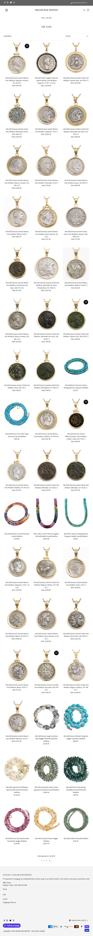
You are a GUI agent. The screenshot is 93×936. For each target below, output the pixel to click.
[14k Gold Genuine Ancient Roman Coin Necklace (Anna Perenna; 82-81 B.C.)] (46, 615)
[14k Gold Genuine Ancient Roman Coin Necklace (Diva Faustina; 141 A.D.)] (46, 213)
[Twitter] (10, 3)
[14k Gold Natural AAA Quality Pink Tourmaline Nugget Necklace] (17, 819)
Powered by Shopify (38, 931)
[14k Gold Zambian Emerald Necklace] (76, 819)
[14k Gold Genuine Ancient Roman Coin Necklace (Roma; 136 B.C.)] (17, 666)
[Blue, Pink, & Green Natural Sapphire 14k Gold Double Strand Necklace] (46, 515)
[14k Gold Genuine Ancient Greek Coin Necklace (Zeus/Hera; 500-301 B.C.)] (76, 615)
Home (43, 18)
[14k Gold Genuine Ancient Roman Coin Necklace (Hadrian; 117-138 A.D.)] (46, 415)
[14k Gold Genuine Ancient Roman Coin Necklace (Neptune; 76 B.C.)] (46, 110)
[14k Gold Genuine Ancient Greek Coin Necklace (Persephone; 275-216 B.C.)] (46, 366)
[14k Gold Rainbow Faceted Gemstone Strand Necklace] (17, 515)
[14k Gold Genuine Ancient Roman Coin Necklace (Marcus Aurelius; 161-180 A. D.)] (17, 315)
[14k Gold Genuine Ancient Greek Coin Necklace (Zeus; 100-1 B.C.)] (17, 366)
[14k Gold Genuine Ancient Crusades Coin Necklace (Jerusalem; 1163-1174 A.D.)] (46, 666)
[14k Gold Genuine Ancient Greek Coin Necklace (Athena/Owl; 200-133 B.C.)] (76, 315)
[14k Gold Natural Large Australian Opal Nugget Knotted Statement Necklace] (46, 717)
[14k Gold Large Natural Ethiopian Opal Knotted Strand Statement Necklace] (17, 768)
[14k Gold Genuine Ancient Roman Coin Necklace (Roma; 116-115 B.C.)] (17, 615)
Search (5, 899)
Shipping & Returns (9, 902)
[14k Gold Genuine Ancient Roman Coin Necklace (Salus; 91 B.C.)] (76, 563)
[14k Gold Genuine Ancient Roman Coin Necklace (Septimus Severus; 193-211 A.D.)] (17, 59)
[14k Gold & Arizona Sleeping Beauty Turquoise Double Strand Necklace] (76, 515)
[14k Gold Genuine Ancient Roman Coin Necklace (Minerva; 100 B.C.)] (76, 264)
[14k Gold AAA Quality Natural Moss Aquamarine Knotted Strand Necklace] (46, 768)
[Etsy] (14, 3)
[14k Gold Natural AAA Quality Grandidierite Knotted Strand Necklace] (76, 768)
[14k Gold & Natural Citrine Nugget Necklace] (46, 819)
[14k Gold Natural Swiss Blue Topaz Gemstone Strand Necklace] (17, 415)
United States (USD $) (79, 3)
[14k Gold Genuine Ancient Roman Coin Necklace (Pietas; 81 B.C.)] (17, 213)
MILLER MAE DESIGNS (46, 10)
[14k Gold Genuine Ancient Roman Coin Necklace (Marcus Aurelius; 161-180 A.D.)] (17, 161)
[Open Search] (84, 10)
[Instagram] (7, 3)
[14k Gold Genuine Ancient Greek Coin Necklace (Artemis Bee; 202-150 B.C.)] (76, 59)
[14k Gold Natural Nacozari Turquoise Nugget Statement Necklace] (76, 717)
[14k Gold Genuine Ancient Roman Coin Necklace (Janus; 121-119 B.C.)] (76, 161)
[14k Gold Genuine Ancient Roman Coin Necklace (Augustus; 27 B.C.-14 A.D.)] (17, 563)
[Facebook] (5, 3)
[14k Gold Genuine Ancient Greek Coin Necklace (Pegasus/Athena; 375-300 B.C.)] (46, 563)
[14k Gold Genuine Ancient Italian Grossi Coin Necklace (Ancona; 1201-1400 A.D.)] (76, 213)
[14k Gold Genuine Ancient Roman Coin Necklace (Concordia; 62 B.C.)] (46, 161)
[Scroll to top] (88, 931)
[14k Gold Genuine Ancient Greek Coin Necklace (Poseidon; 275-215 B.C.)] (46, 466)
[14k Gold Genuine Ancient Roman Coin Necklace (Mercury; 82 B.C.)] (17, 717)
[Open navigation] (13, 10)
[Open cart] (88, 10)
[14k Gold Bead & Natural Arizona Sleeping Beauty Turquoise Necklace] (76, 366)
